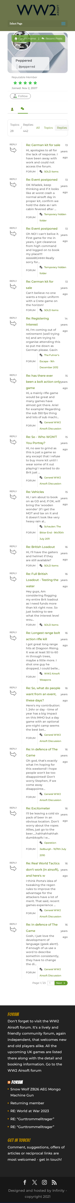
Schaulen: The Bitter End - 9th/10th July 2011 (52, 532)
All (38, 128)
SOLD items (51, 171)
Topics (48, 128)
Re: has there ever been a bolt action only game (43, 382)
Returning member (27, 1103)
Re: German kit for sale (43, 145)
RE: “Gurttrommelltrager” (32, 1119)
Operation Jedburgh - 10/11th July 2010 (53, 849)
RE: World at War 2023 (29, 1111)
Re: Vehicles (35, 492)
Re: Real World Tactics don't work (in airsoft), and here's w (43, 869)
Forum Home (27, 38)
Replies (62, 128)
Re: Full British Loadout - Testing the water (42, 580)
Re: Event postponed (41, 179)
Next (59, 982)
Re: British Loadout (40, 547)
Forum (17, 1082)
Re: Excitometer (38, 808)
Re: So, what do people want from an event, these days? (43, 694)
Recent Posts (53, 38)
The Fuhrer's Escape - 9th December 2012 (49, 361)
